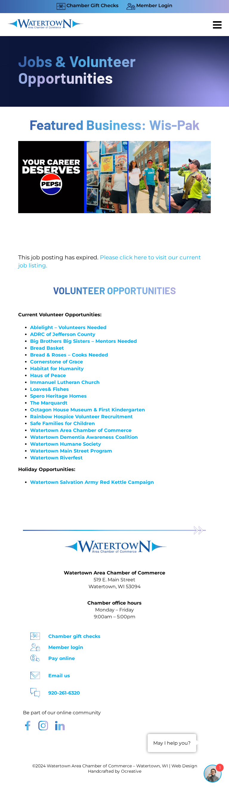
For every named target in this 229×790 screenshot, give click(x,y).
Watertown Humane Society (65, 444)
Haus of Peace (48, 375)
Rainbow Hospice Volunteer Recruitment (81, 416)
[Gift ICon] (35, 634)
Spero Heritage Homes (58, 396)
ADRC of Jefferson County (62, 334)
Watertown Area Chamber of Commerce (80, 430)
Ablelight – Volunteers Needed (68, 327)
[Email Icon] (35, 673)
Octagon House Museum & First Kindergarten (87, 410)
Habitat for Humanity (57, 368)
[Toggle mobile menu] (218, 25)
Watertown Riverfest (56, 458)
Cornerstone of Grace (56, 362)
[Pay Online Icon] (35, 656)
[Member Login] (35, 645)
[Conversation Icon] (35, 690)
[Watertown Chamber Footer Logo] (114, 543)
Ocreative (131, 771)
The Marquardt (48, 403)
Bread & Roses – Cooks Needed (69, 355)
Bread (37, 348)
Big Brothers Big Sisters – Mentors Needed (83, 341)
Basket (54, 348)
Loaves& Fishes (49, 389)
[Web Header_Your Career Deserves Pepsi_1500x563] (114, 143)
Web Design (184, 766)
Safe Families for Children (62, 423)
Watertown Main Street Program (71, 451)
